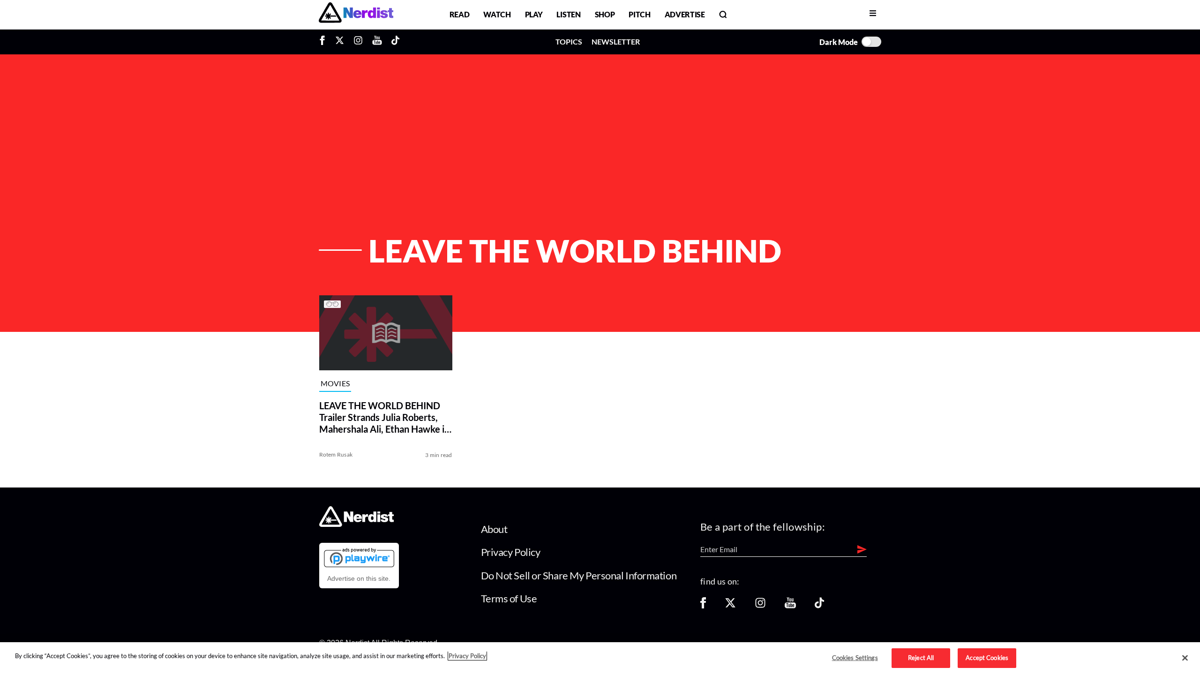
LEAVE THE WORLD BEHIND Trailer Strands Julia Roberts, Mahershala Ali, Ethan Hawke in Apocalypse (384, 417)
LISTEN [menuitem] (568, 14)
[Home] (356, 524)
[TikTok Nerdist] (395, 42)
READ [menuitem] (460, 14)
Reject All (921, 657)
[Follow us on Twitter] (730, 606)
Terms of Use (509, 598)
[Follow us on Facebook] (703, 606)
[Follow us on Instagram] (760, 606)
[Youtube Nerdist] (377, 42)
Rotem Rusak (336, 454)
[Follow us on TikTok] (819, 606)
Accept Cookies (987, 657)
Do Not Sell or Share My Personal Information (579, 575)
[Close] (1185, 658)
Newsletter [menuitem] (616, 41)
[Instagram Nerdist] (358, 42)
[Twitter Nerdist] (339, 42)
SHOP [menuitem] (605, 14)
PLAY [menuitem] (534, 14)
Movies (335, 383)
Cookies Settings (855, 657)
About (494, 529)
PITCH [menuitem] (639, 14)
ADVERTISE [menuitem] (685, 14)
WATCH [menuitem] (496, 14)
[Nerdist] (356, 14)
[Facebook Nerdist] (324, 42)
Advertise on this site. (358, 578)
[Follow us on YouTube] (790, 606)
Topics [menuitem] (568, 41)
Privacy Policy (510, 552)
